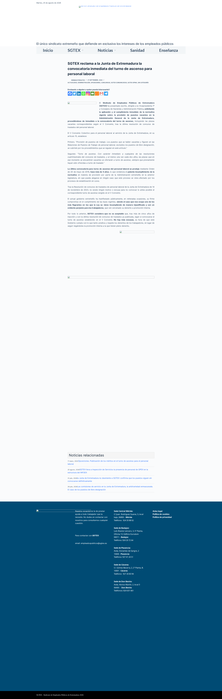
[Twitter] (74, 94)
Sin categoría (143, 82)
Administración (84, 82)
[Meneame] (97, 94)
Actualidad (72, 82)
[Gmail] (101, 94)
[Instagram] (88, 94)
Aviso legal (157, 511)
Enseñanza (168, 50)
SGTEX (74, 50)
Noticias (105, 50)
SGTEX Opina (132, 82)
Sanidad (137, 50)
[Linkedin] (79, 94)
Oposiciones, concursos (100, 82)
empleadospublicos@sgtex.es (94, 543)
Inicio (48, 50)
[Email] (92, 94)
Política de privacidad (162, 517)
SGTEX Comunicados (119, 82)
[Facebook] (70, 94)
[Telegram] (106, 94)
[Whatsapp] (83, 94)
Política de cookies (161, 514)
